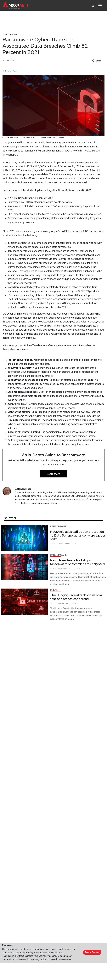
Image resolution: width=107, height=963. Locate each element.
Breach (54, 589)
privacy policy (39, 959)
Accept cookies (92, 952)
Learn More (53, 473)
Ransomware (10, 34)
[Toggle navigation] (100, 5)
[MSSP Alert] (16, 5)
